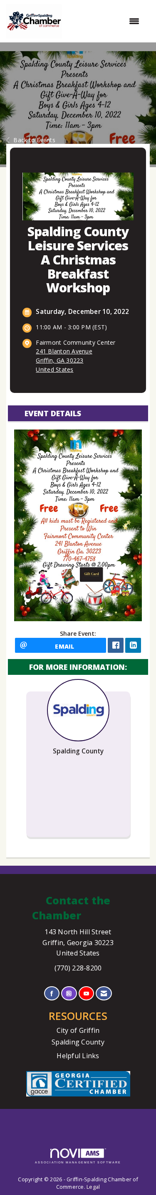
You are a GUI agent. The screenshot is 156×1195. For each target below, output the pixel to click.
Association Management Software (78, 1162)
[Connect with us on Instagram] (69, 993)
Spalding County (78, 1042)
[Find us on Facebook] (51, 993)
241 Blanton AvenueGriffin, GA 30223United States (64, 360)
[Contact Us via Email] (104, 993)
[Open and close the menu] (105, 21)
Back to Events (34, 140)
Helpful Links (78, 1055)
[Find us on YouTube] (86, 993)
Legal (93, 1186)
